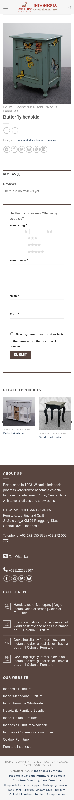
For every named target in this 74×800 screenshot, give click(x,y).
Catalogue (60, 761)
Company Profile (28, 761)
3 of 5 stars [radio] (19, 238)
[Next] (71, 430)
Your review (19, 260)
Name (14, 295)
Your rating (18, 225)
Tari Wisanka (18, 556)
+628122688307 (20, 570)
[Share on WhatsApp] (6, 149)
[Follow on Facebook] (6, 578)
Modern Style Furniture (50, 789)
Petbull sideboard (14, 433)
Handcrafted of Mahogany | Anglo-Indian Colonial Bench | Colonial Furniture (38, 608)
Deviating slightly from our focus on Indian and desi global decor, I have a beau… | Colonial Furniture (41, 643)
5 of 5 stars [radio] (19, 251)
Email (14, 314)
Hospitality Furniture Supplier (24, 710)
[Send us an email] (29, 578)
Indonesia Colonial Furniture (29, 775)
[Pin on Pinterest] (36, 149)
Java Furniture (51, 780)
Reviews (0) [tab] (11, 174)
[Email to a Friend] (29, 149)
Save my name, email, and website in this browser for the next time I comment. (37, 340)
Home (7, 107)
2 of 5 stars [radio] (38, 231)
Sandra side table (50, 437)
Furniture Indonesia (17, 746)
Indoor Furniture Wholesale (23, 703)
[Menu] (5, 7)
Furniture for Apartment (49, 794)
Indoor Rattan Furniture (20, 718)
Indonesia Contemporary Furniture (28, 732)
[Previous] (3, 430)
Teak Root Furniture (21, 789)
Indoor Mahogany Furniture (23, 696)
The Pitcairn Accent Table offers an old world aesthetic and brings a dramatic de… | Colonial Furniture (42, 626)
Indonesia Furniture (17, 689)
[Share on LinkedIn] (43, 149)
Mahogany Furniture (56, 785)
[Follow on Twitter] (21, 578)
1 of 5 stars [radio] (16, 231)
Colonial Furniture (21, 794)
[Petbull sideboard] (19, 411)
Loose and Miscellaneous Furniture (36, 140)
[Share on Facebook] (14, 149)
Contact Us (42, 764)
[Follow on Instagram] (14, 578)
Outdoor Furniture (16, 739)
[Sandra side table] (55, 413)
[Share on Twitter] (21, 149)
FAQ (46, 761)
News (27, 764)
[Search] (69, 7)
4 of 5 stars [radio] (19, 244)
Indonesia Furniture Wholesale (25, 725)
